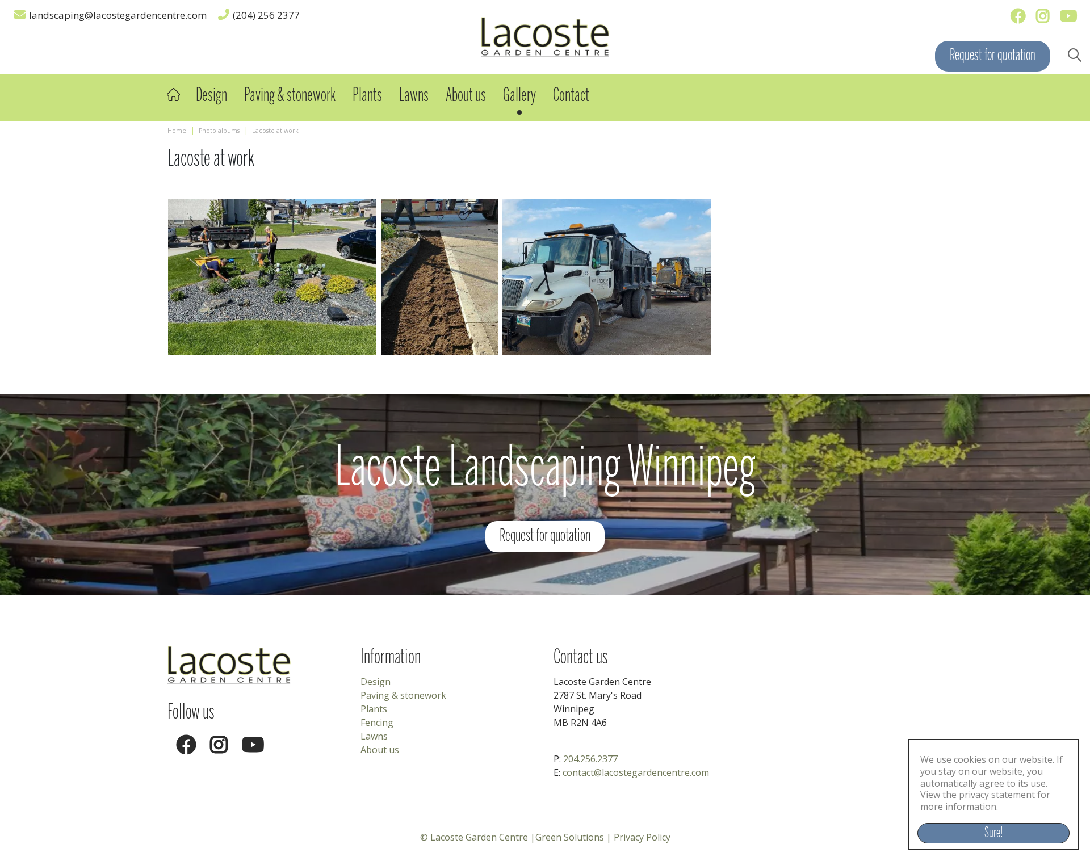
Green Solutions (569, 837)
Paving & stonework (403, 695)
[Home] (173, 94)
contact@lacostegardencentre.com (636, 772)
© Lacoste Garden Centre (474, 837)
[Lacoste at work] (272, 277)
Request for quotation (993, 56)
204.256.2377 (590, 759)
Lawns (374, 736)
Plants (373, 709)
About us (379, 750)
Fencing (376, 722)
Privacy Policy (642, 837)
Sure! (993, 833)
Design (375, 681)
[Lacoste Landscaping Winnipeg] (545, 36)
